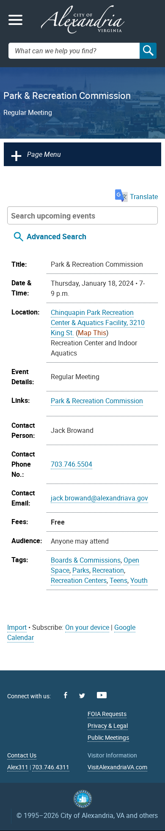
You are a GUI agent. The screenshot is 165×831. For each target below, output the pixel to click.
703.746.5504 (71, 464)
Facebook (65, 695)
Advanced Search (56, 236)
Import (17, 627)
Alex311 (17, 767)
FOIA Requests (107, 714)
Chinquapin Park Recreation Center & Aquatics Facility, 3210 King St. (98, 322)
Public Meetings (108, 737)
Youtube (102, 695)
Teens (118, 580)
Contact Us (21, 755)
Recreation (108, 570)
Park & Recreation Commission (97, 400)
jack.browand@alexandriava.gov (99, 498)
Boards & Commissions (86, 560)
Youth (139, 580)
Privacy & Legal (108, 726)
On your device (87, 627)
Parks (80, 570)
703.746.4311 (50, 767)
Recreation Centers (79, 580)
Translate (144, 196)
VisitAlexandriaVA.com (117, 767)
